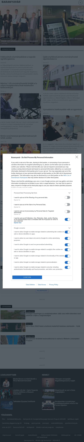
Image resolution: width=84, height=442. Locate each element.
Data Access (42, 284)
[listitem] (42, 193)
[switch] (67, 197)
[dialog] (42, 221)
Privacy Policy (53, 284)
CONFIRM (27, 277)
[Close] (77, 158)
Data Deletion (30, 284)
